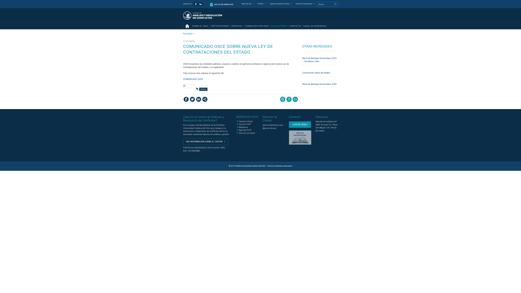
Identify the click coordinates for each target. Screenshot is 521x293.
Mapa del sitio (246, 4)
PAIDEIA (261, 4)
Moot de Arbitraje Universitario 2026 (319, 84)
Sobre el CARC (200, 26)
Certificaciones (220, 26)
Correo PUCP (245, 124)
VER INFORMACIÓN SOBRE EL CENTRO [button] (204, 141)
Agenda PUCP (245, 130)
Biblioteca (243, 127)
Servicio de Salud (247, 133)
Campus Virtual (245, 121)
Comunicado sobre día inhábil (316, 72)
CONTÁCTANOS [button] (300, 124)
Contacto (295, 26)
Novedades (188, 34)
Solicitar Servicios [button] (223, 4)
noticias (203, 89)
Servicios (236, 26)
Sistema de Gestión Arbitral (279, 4)
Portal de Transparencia (304, 4)
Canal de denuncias (314, 26)
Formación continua (257, 26)
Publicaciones (279, 26)
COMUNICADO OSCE (193, 79)
